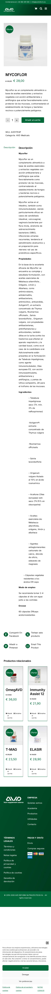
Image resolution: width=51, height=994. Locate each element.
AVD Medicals (23, 135)
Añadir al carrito (32, 120)
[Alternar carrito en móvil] (36, 8)
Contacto (31, 824)
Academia (32, 808)
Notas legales (10, 855)
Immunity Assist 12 (37, 692)
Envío (30, 843)
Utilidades (32, 819)
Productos (32, 813)
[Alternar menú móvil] (46, 8)
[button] (47, 943)
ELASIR (36, 749)
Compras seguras (35, 848)
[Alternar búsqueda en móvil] (41, 8)
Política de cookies (13, 872)
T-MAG (11, 749)
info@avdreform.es (39, 2)
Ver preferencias (25, 981)
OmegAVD (14, 690)
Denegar (25, 974)
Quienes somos (34, 803)
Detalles (18, 713)
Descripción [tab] (9, 147)
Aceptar (25, 968)
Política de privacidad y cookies (10, 863)
